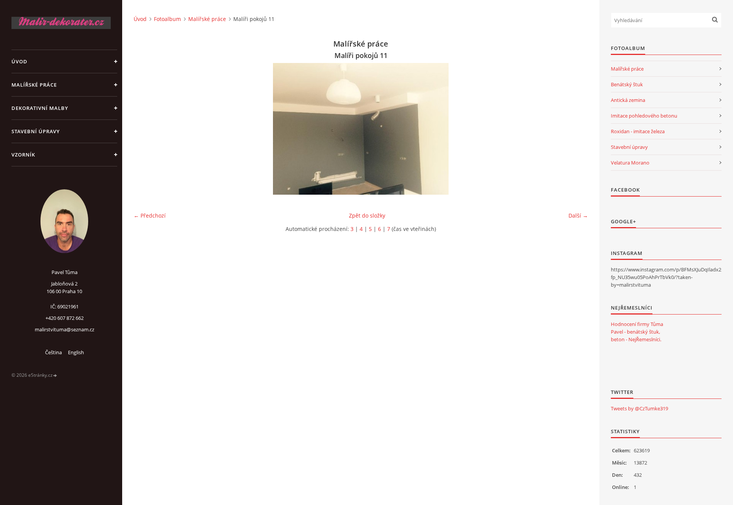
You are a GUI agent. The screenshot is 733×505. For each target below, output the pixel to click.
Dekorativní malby (39, 108)
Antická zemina (628, 100)
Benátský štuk (627, 84)
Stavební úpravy (35, 131)
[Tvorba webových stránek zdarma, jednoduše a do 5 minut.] (55, 375)
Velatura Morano (630, 162)
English (76, 352)
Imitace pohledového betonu (644, 115)
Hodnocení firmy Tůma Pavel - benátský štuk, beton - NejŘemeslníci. (637, 332)
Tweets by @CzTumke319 (639, 408)
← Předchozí (150, 215)
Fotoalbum (167, 19)
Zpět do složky (367, 215)
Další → (578, 215)
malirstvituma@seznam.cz (64, 329)
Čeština (53, 352)
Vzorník (23, 154)
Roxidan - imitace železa (638, 131)
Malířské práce (34, 84)
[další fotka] (575, 129)
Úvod (19, 61)
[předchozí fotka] (146, 129)
